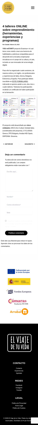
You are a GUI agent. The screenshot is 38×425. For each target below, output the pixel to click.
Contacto (19, 368)
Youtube (19, 390)
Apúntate (19, 373)
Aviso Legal (19, 405)
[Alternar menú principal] (32, 7)
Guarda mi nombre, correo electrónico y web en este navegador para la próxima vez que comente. (18, 223)
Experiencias (19, 371)
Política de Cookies (19, 408)
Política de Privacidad (19, 403)
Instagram (19, 388)
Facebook (19, 385)
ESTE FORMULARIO (20, 81)
